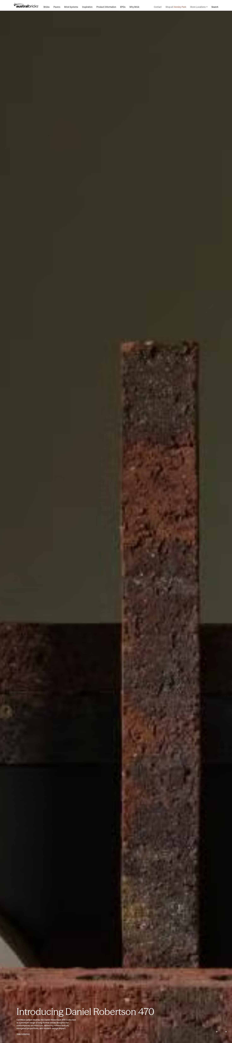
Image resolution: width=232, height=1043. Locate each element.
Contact (158, 7)
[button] (217, 1031)
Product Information (106, 7)
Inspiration (87, 7)
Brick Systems (71, 7)
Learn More (21, 1034)
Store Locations (198, 7)
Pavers (57, 7)
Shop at (176, 7)
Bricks (47, 7)
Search (214, 7)
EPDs (122, 7)
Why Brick (134, 7)
